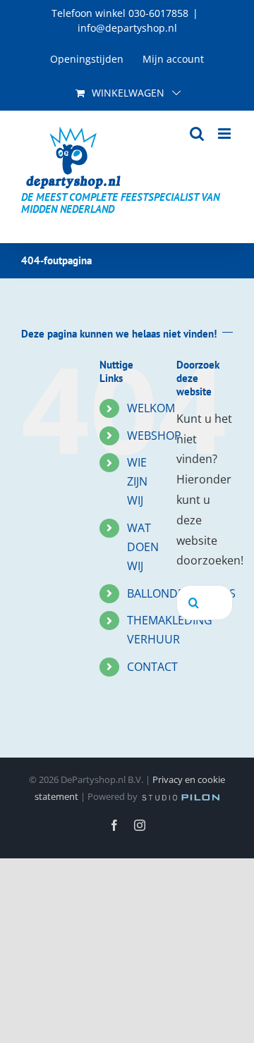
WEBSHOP (154, 435)
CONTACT (152, 666)
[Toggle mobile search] (197, 133)
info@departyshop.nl (127, 28)
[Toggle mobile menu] (225, 133)
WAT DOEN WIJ (143, 547)
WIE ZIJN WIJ (137, 481)
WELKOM (151, 408)
